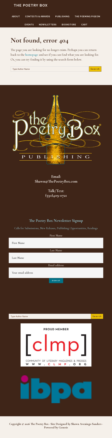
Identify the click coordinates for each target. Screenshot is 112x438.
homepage (31, 55)
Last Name (56, 250)
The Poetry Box (31, 5)
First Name (56, 235)
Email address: (56, 265)
